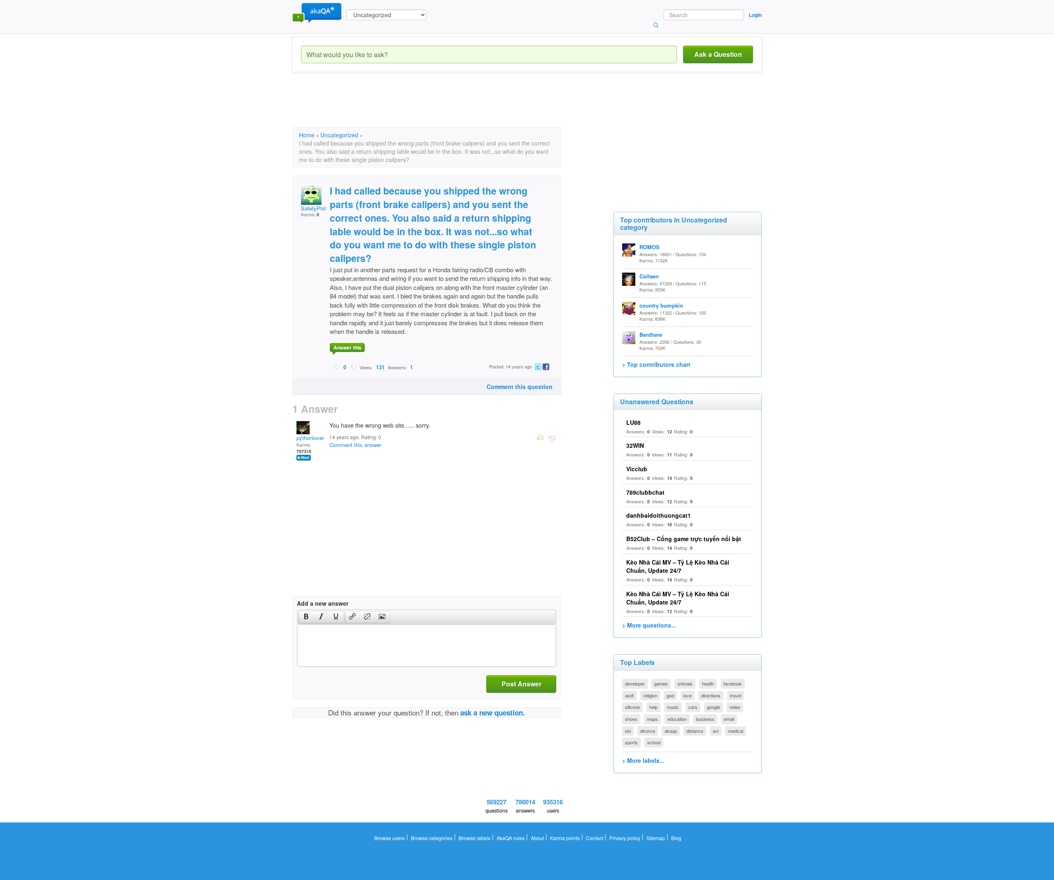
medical (735, 730)
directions (711, 695)
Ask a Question (718, 54)
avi (715, 730)
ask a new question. (492, 713)
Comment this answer (355, 445)
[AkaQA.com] (317, 12)
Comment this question (520, 386)
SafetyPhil (313, 208)
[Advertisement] (442, 106)
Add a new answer (322, 603)
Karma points (565, 837)
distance (694, 730)
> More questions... (649, 625)
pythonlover (310, 438)
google (713, 707)
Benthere (650, 334)
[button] (306, 617)
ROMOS (649, 247)
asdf (629, 695)
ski (628, 730)
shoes (631, 719)
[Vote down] (353, 367)
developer (635, 683)
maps (652, 719)
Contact (594, 837)
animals (685, 683)
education (677, 719)
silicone (632, 707)
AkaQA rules (511, 837)
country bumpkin (661, 305)
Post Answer (521, 683)
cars (692, 707)
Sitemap (655, 837)
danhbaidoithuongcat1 (658, 515)
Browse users (389, 837)
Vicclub (636, 469)
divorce (647, 730)
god (670, 695)
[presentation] (306, 617)
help (653, 707)
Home (307, 135)
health (708, 683)
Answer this (347, 347)
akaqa (671, 730)
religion (650, 695)
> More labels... (643, 760)
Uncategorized (339, 135)
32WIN (635, 445)
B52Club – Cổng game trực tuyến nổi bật (683, 539)
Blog (676, 837)
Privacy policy (624, 837)
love (687, 695)
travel (735, 695)
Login (755, 15)
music (673, 707)
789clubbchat (645, 492)
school (653, 742)
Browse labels (474, 837)
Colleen (649, 276)
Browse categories (431, 837)
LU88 (633, 422)
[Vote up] (336, 367)
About (537, 837)
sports (631, 742)
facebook (732, 683)
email (729, 719)
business (705, 719)
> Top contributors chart (656, 364)
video (735, 707)
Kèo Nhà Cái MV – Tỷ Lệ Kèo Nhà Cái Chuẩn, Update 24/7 (677, 566)
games (661, 683)
